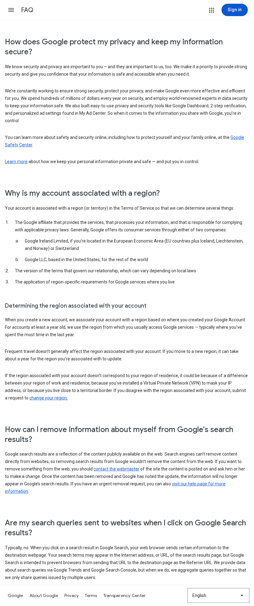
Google (15, 595)
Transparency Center (124, 595)
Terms (91, 595)
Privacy (71, 595)
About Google (43, 595)
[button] (11, 9)
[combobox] (218, 595)
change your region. (48, 397)
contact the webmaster (116, 468)
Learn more (16, 161)
